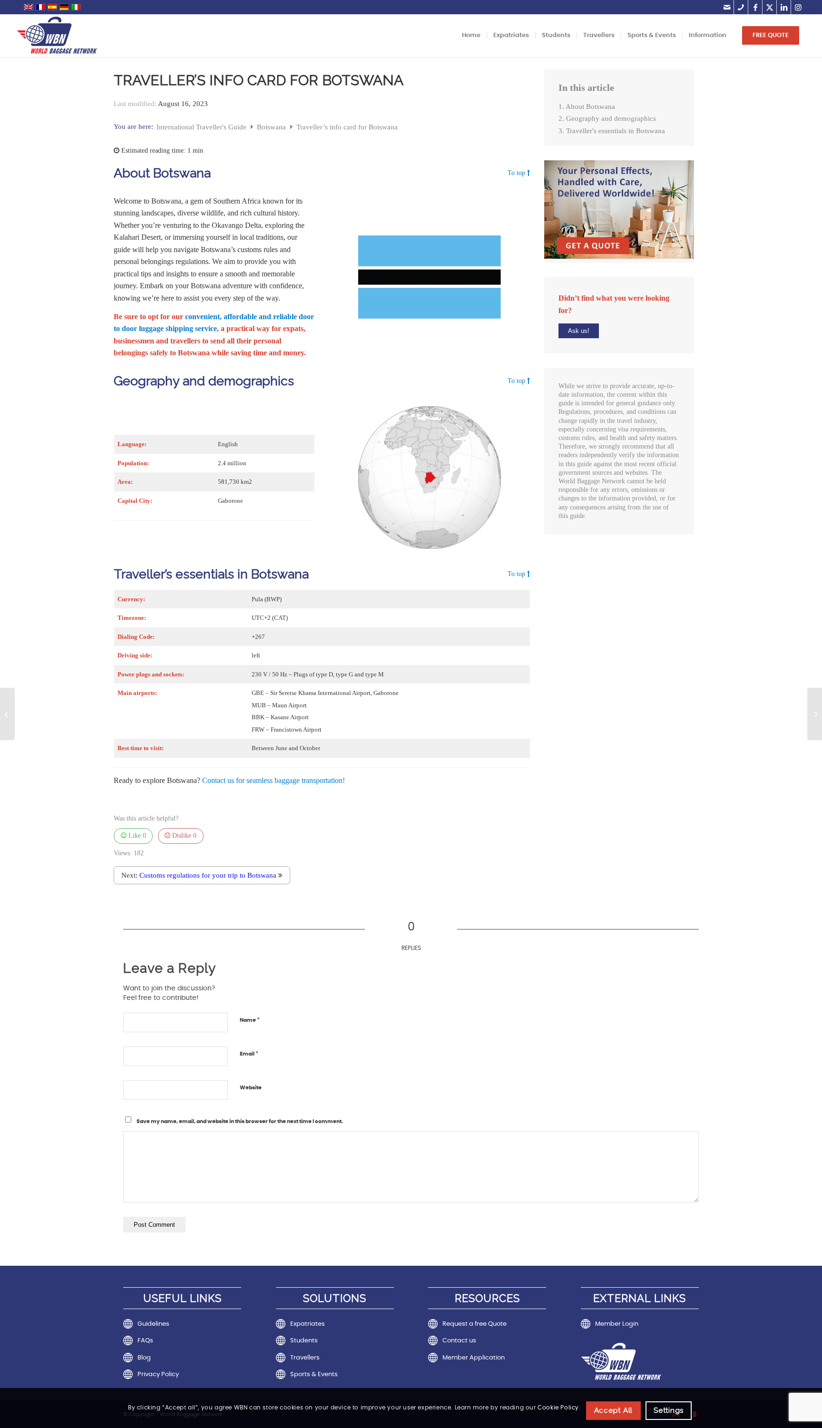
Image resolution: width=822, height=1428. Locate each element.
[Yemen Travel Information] (7, 714)
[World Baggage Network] (57, 35)
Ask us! (578, 330)
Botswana (272, 127)
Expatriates (307, 1324)
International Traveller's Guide (202, 127)
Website (251, 1087)
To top (516, 173)
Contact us (459, 1341)
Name (250, 1020)
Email (249, 1054)
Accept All (613, 1410)
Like (136, 835)
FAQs (145, 1341)
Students (304, 1341)
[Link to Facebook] (755, 7)
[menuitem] (471, 35)
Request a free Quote (474, 1324)
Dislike (183, 835)
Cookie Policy (558, 1408)
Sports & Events (314, 1374)
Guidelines (153, 1324)
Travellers (305, 1358)
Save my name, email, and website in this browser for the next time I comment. (240, 1121)
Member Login (616, 1324)
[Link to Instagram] (798, 7)
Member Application (473, 1358)
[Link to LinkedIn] (784, 7)
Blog (144, 1358)
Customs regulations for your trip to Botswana (207, 875)
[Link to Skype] (741, 7)
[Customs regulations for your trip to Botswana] (814, 714)
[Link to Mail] (727, 7)
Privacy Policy (158, 1374)
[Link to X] (769, 7)
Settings (669, 1410)
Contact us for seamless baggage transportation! (273, 780)
